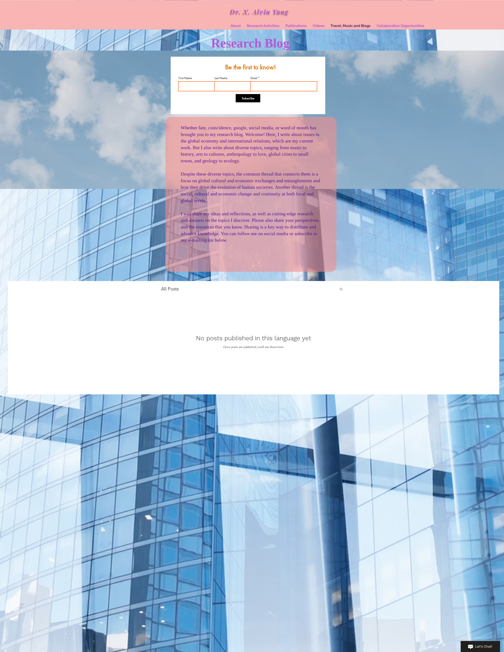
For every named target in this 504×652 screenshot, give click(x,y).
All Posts (170, 289)
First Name (185, 78)
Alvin (262, 11)
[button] (341, 289)
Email (254, 78)
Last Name (221, 78)
